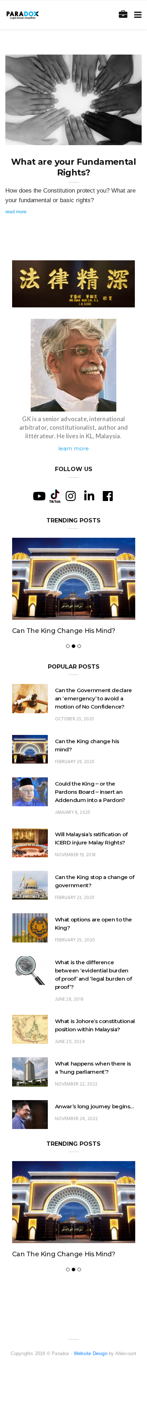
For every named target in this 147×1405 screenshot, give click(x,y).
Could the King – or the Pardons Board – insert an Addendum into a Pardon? (90, 791)
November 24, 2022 (76, 1119)
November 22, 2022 (76, 1084)
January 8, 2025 (73, 812)
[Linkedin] (89, 496)
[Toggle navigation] (136, 15)
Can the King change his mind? (63, 631)
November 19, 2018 (75, 855)
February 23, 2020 (75, 897)
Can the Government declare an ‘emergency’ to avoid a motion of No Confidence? (93, 698)
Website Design (90, 1353)
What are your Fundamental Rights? (73, 167)
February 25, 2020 (75, 940)
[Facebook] (107, 496)
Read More (16, 211)
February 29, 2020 (75, 762)
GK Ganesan (33, 137)
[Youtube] (39, 496)
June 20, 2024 (70, 1042)
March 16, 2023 (117, 137)
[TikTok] (55, 495)
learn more (73, 448)
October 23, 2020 (75, 719)
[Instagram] (70, 496)
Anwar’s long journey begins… (94, 1106)
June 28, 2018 (69, 999)
